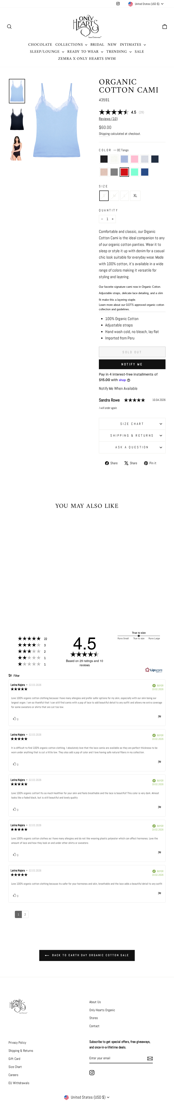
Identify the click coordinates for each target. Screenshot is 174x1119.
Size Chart (15, 1067)
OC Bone (104, 172)
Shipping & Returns (132, 435)
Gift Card (14, 1058)
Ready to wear (83, 51)
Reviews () (108, 118)
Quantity (108, 210)
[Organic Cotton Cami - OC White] (18, 593)
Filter (16, 676)
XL (135, 195)
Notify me (132, 364)
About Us (95, 1002)
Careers (13, 1075)
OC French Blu (144, 172)
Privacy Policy (17, 1042)
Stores (93, 1018)
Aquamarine (134, 172)
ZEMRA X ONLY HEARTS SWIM (87, 59)
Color (114, 150)
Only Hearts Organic (102, 1010)
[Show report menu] (159, 717)
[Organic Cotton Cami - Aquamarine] (32, 598)
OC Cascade (124, 159)
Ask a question (132, 447)
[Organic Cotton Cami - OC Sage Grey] (35, 593)
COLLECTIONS (69, 44)
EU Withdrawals (18, 1083)
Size (103, 186)
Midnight (155, 159)
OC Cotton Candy (134, 159)
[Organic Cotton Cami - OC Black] (12, 593)
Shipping (104, 133)
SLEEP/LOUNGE (45, 51)
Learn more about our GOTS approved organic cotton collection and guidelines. (131, 307)
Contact (94, 1026)
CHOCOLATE (40, 44)
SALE (139, 51)
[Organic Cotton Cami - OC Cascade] (23, 593)
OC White (114, 159)
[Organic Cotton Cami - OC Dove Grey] (21, 598)
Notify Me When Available (118, 388)
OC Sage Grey (144, 159)
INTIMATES (131, 44)
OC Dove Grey (114, 172)
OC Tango (124, 172)
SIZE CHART (132, 424)
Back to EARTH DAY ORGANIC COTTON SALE (90, 955)
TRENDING (117, 51)
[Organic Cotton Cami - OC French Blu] (38, 598)
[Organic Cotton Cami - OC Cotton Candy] (29, 593)
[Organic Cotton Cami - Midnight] (41, 593)
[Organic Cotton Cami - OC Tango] (26, 598)
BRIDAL (97, 44)
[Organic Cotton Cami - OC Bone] (15, 598)
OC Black (104, 159)
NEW (112, 44)
